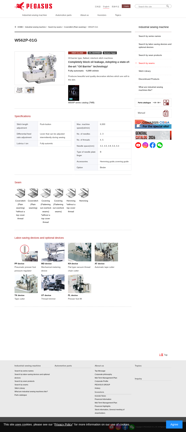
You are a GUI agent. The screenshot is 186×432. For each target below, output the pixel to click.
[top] (163, 355)
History (97, 388)
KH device (73, 263)
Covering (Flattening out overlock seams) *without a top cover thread (45, 211)
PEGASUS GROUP (102, 385)
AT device (99, 263)
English (106, 7)
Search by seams (55, 27)
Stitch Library (145, 71)
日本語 (98, 7)
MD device (46, 263)
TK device (19, 295)
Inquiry (138, 378)
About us (84, 15)
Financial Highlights (102, 406)
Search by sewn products (150, 55)
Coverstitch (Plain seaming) (75, 27)
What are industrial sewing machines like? (151, 88)
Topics (118, 15)
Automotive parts (64, 15)
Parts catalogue (21, 395)
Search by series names (150, 36)
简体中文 (115, 7)
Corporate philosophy (103, 374)
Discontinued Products (149, 79)
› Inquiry (126, 6)
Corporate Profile (101, 381)
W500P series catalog (81, 102)
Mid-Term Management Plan (106, 378)
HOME (20, 27)
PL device (73, 295)
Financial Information (103, 399)
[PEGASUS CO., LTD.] (33, 9)
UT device (46, 295)
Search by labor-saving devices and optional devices (155, 45)
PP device (19, 263)
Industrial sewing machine (34, 15)
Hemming (83, 201)
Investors (102, 15)
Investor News (100, 396)
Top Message (100, 371)
